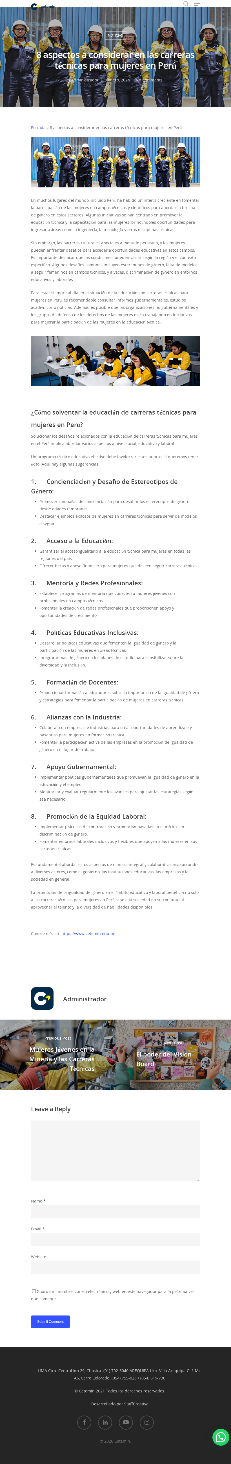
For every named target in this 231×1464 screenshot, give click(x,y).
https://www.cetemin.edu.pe (88, 933)
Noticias (115, 35)
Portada (38, 127)
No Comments (149, 80)
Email (38, 1229)
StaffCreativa (136, 1404)
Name (38, 1201)
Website (38, 1256)
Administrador (85, 80)
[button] (220, 1437)
